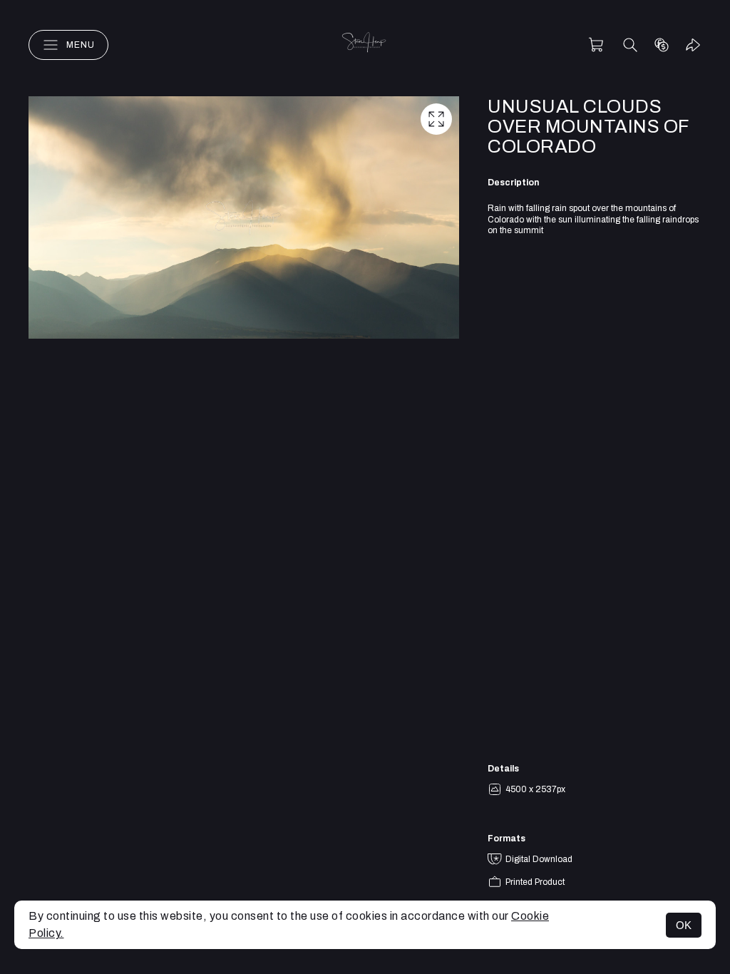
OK (684, 925)
